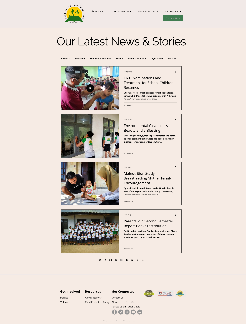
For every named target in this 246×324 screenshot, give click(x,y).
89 (127, 260)
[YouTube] (133, 312)
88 (121, 260)
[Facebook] (114, 312)
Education (80, 58)
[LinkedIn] (139, 312)
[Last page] (143, 260)
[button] (97, 11)
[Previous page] (105, 260)
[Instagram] (127, 312)
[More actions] (176, 71)
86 (110, 260)
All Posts (65, 58)
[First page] (100, 260)
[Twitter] (120, 312)
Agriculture (157, 58)
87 (116, 260)
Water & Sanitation (137, 58)
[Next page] (137, 260)
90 (132, 260)
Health (119, 58)
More (170, 58)
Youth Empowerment (100, 58)
